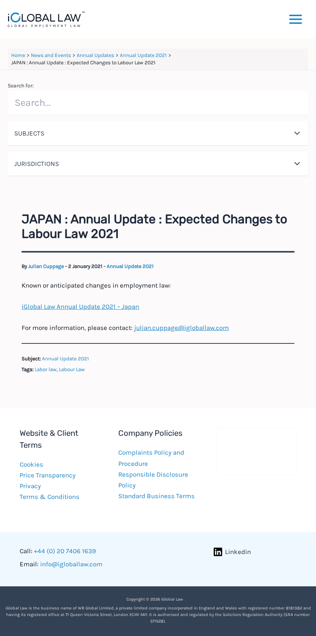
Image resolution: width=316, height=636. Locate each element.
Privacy (30, 486)
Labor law (46, 369)
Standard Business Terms (156, 496)
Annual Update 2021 (130, 266)
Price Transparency (48, 475)
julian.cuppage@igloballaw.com (181, 327)
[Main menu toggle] (296, 19)
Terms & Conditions (49, 496)
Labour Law (72, 369)
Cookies (31, 464)
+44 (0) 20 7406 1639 (65, 551)
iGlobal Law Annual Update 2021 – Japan (80, 306)
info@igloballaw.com (71, 564)
